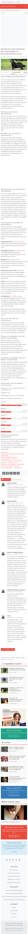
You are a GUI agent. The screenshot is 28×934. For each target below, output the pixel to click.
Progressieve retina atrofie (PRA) (9, 466)
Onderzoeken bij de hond (14, 882)
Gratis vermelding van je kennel (14, 890)
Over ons (14, 917)
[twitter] (10, 860)
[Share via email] (14, 473)
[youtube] (13, 860)
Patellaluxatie (20, 464)
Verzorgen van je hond (14, 876)
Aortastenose (4, 452)
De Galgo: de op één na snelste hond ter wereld (17, 669)
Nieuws (7, 742)
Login (18, 2)
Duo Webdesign (18, 925)
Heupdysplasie (17, 241)
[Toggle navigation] (25, 6)
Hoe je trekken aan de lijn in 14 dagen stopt (16, 747)
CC (23, 928)
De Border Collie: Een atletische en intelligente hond (16, 689)
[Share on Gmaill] (10, 473)
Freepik (7, 930)
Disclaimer (14, 913)
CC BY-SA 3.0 (10, 659)
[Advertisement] (14, 31)
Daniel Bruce (13, 930)
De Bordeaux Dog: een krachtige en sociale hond (16, 678)
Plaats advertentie (9, 2)
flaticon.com (19, 928)
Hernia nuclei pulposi (6, 460)
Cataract (8, 281)
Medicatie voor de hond (14, 879)
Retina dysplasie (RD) (6, 467)
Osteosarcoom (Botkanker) (8, 464)
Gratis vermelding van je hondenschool (14, 899)
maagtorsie (13, 259)
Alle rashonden (14, 870)
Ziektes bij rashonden (14, 873)
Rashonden (7, 10)
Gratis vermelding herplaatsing (14, 893)
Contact (14, 907)
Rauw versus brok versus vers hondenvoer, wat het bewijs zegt (17, 757)
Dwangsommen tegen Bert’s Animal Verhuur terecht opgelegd (16, 768)
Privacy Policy (14, 910)
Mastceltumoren (13, 462)
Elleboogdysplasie (19, 250)
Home (2, 10)
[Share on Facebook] (7, 473)
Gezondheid (17, 72)
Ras (6, 72)
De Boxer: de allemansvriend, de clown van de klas (15, 699)
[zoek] (26, 13)
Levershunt (4, 462)
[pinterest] (19, 860)
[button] (26, 74)
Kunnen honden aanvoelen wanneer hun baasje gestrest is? (17, 778)
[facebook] (6, 860)
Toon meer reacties (9, 649)
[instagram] (16, 860)
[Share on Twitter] (3, 473)
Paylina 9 (3, 659)
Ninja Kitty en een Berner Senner (11, 822)
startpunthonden (2, 6)
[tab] (6, 479)
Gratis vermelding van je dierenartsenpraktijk (14, 896)
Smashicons (19, 930)
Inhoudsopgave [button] (23, 56)
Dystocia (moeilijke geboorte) (9, 457)
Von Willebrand (14, 296)
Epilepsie (14, 459)
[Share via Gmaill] (18, 473)
